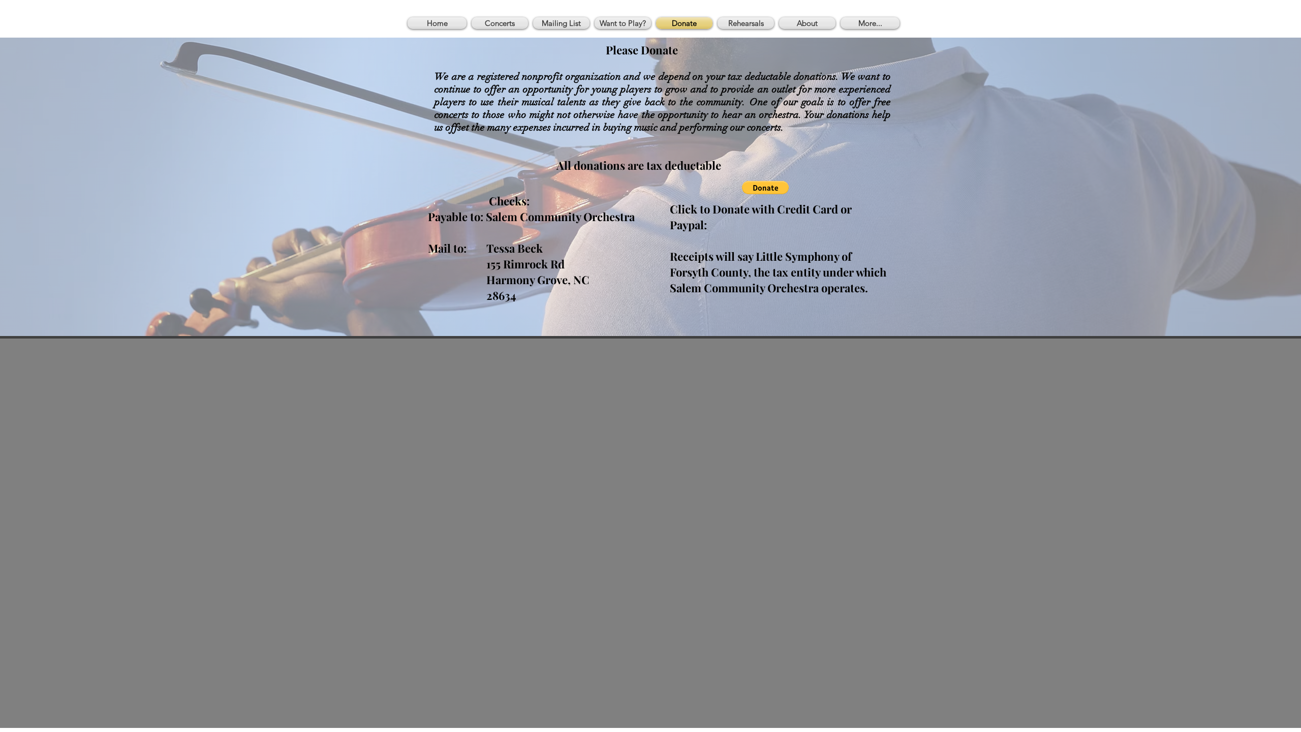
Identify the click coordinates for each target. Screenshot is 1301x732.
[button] (765, 187)
